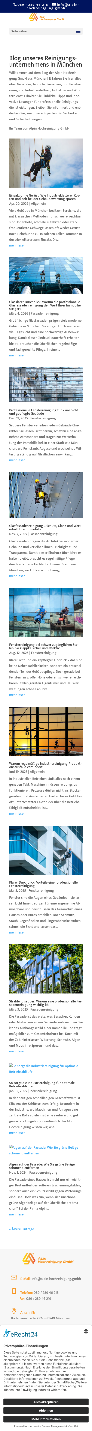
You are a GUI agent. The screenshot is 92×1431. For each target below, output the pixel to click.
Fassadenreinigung (45, 314)
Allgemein (38, 204)
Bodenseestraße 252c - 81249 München (40, 1318)
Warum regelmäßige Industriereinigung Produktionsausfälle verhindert (45, 765)
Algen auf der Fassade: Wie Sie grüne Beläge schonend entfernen (42, 1166)
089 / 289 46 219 (38, 1299)
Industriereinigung (43, 1091)
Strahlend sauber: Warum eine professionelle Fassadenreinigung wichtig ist (45, 1003)
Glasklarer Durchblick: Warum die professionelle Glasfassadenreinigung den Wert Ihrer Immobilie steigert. (45, 305)
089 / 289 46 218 (46, 1293)
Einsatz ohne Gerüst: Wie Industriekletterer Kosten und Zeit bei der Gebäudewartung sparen (44, 197)
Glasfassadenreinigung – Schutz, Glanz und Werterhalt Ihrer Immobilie (45, 527)
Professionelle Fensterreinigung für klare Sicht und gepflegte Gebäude (43, 412)
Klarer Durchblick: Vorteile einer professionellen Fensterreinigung (44, 884)
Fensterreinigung (43, 418)
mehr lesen (17, 245)
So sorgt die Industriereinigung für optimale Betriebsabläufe (42, 1084)
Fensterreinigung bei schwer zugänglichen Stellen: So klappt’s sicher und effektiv (44, 646)
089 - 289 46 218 (33, 5)
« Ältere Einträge (21, 1229)
